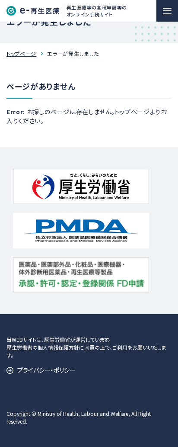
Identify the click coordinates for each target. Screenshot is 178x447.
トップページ (21, 53)
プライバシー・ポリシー (46, 370)
